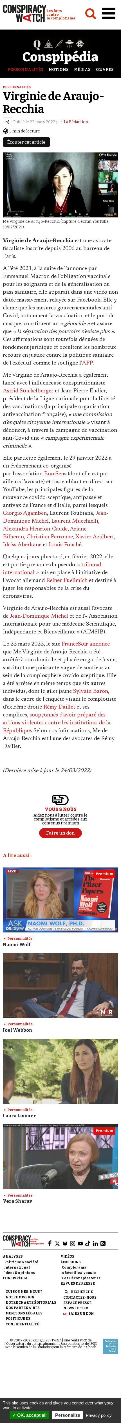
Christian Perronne (49, 537)
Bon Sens (55, 474)
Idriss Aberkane (22, 545)
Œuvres (104, 69)
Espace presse (77, 1303)
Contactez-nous (80, 1298)
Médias (82, 69)
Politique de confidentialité (22, 1321)
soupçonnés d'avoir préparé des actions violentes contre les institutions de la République (57, 723)
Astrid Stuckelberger (28, 391)
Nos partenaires (23, 1308)
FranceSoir (75, 644)
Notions (58, 69)
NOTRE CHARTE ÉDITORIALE (31, 1303)
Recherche (82, 1292)
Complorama (74, 1267)
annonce (99, 644)
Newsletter (75, 1308)
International (17, 1267)
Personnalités (25, 69)
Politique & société (21, 1262)
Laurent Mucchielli (74, 521)
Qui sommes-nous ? (24, 1292)
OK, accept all (31, 1415)
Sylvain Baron (90, 691)
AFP (87, 363)
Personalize (67, 1415)
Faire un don (81, 1314)
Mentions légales (24, 1313)
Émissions (70, 1262)
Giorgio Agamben (25, 513)
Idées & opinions (19, 1273)
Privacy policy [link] (99, 1415)
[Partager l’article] (7, 121)
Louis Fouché (65, 545)
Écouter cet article (26, 142)
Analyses (13, 1256)
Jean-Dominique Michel (39, 616)
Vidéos (67, 1256)
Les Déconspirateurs (81, 1278)
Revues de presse (77, 1283)
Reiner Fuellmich (67, 580)
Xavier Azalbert (94, 537)
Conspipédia (15, 1278)
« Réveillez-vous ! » (79, 1273)
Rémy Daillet (59, 707)
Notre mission (20, 1297)
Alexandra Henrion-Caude (35, 529)
